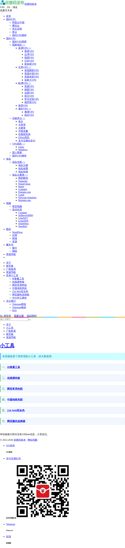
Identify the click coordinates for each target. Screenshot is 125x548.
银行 (14, 248)
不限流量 (23, 131)
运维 (14, 235)
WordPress (17, 232)
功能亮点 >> (18, 118)
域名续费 (23, 168)
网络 (14, 251)
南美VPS (23, 105)
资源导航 (11, 254)
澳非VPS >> (24, 108)
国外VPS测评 (19, 155)
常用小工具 (12, 275)
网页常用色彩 (19, 285)
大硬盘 (22, 128)
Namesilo (22, 181)
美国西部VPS (31, 70)
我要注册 (19, 315)
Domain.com (24, 192)
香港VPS (29, 51)
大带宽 (22, 124)
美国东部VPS (31, 76)
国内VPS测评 (19, 35)
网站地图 (32, 440)
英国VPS (29, 86)
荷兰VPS (29, 96)
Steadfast (22, 226)
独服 (8, 203)
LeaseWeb (23, 221)
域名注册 (23, 165)
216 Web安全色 (20, 291)
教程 (8, 229)
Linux (21, 147)
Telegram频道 (19, 307)
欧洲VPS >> (24, 83)
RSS (14, 310)
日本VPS (29, 60)
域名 (8, 159)
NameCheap (24, 184)
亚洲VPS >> (24, 48)
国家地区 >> (18, 45)
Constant (22, 212)
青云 (14, 32)
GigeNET (23, 218)
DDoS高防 (23, 137)
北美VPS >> (24, 67)
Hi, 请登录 (5, 315)
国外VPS (11, 38)
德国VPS (29, 89)
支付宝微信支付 (26, 140)
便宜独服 (17, 206)
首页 (8, 16)
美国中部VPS (31, 73)
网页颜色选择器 (20, 294)
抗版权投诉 (24, 134)
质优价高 (17, 209)
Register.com (24, 200)
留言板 (9, 266)
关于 (8, 262)
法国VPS (29, 92)
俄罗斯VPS (30, 102)
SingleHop (23, 223)
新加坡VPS (30, 64)
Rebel (21, 186)
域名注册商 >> (20, 175)
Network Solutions (27, 197)
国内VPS (11, 19)
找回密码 (32, 315)
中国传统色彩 (19, 288)
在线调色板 (18, 282)
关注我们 (11, 301)
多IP (20, 121)
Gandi (21, 195)
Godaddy (22, 189)
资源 (14, 241)
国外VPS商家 (19, 41)
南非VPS (29, 115)
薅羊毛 (9, 244)
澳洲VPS (29, 112)
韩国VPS (29, 57)
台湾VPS (29, 54)
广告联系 (11, 269)
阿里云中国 (18, 22)
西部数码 (23, 178)
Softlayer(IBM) (25, 215)
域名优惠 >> (18, 162)
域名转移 (23, 171)
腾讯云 (16, 25)
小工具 (9, 327)
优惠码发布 (30, 4)
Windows (22, 149)
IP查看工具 (18, 278)
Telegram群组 (19, 304)
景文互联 (17, 29)
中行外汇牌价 (19, 298)
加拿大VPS (30, 80)
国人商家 (17, 152)
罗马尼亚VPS (31, 99)
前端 (14, 238)
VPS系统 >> (18, 144)
